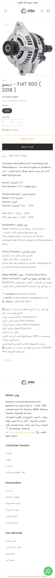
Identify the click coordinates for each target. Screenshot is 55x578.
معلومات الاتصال (13, 497)
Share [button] (8, 360)
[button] (6, 11)
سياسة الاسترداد (12, 510)
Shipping (5, 100)
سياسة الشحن (12, 516)
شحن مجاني (11, 540)
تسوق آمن (10, 560)
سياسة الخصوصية (13, 503)
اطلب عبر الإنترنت (13, 547)
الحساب (9, 453)
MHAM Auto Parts (22, 577)
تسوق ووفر (10, 553)
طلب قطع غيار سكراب (15, 472)
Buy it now (27, 147)
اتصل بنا (9, 466)
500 (7, 110)
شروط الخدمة (12, 522)
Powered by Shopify (39, 577)
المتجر (8, 459)
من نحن (9, 490)
